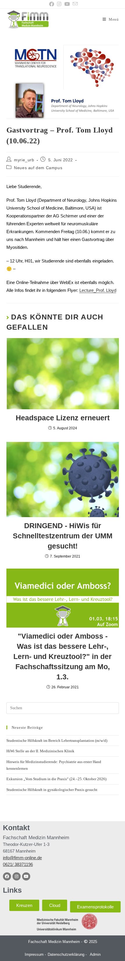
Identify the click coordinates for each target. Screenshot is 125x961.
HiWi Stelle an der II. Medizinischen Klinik (40, 751)
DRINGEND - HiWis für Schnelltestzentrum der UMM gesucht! (62, 535)
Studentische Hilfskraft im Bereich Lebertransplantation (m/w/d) (56, 740)
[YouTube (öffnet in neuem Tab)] (67, 4)
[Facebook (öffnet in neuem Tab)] (52, 4)
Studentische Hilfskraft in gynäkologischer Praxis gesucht (51, 789)
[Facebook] (7, 876)
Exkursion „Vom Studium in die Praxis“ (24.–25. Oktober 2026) (56, 779)
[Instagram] (16, 876)
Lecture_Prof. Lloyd (97, 290)
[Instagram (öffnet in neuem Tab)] (59, 4)
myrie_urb (24, 160)
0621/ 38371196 (18, 864)
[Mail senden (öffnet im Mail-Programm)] (74, 4)
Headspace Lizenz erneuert (63, 418)
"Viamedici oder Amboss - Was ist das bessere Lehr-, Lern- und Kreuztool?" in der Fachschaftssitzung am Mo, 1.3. (62, 656)
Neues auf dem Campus (38, 167)
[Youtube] (26, 876)
